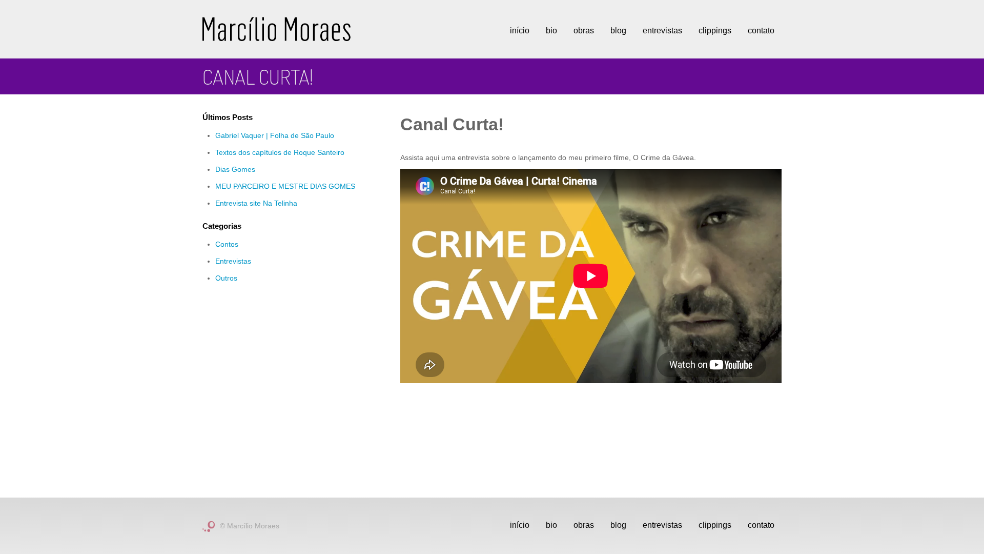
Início (519, 30)
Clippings (715, 30)
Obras (583, 30)
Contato (761, 30)
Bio (551, 30)
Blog (618, 30)
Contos (226, 244)
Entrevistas (662, 30)
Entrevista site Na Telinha (256, 203)
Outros (226, 278)
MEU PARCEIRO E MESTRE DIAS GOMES (285, 186)
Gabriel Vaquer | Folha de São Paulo (274, 135)
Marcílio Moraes (276, 29)
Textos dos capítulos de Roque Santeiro (279, 152)
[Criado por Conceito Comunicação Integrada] (208, 526)
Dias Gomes (235, 169)
